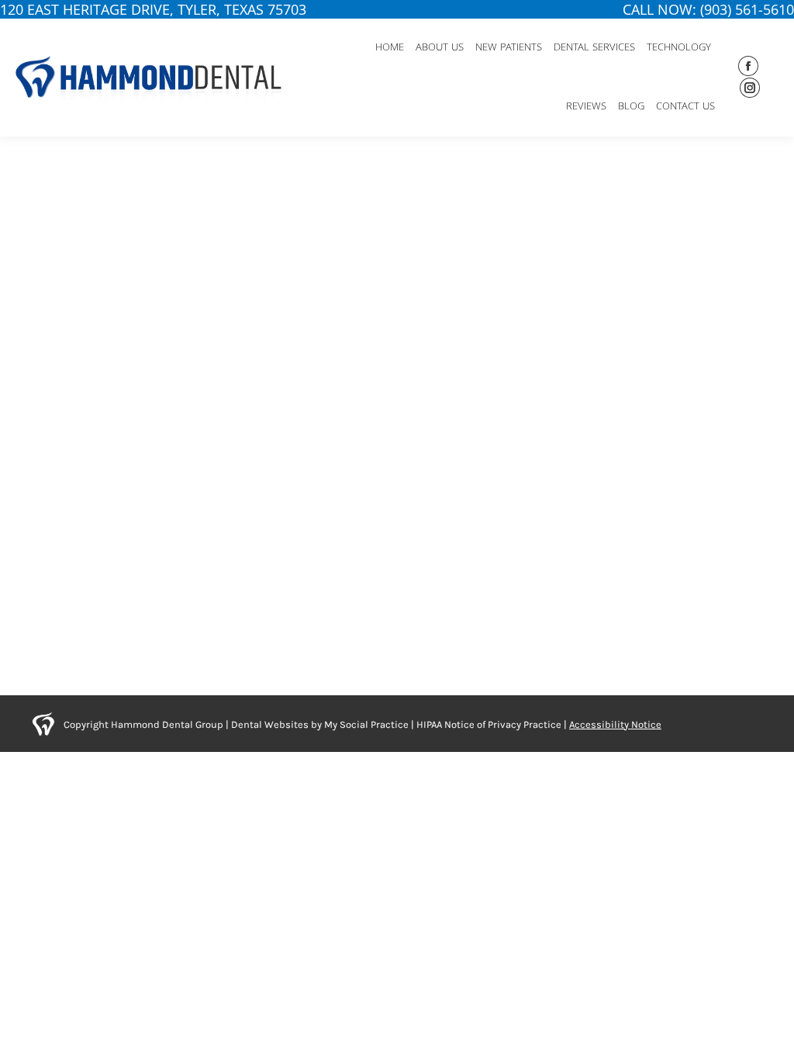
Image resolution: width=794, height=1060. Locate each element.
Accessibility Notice (615, 724)
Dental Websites (270, 724)
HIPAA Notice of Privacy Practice (488, 724)
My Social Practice (365, 724)
